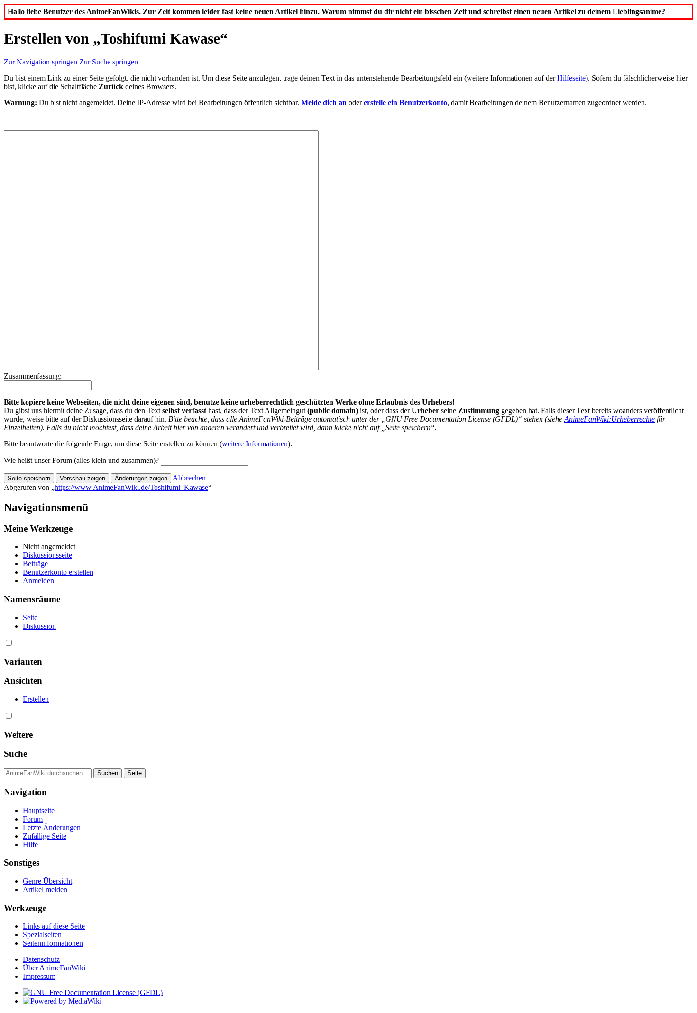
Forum (33, 819)
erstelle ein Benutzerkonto (405, 103)
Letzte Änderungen (52, 827)
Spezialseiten (42, 935)
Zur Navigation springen (40, 62)
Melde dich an (324, 103)
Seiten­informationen (53, 943)
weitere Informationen (255, 444)
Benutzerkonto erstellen (58, 572)
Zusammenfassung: (33, 376)
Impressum (39, 976)
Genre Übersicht (47, 881)
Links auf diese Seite (54, 926)
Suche (15, 754)
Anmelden (38, 581)
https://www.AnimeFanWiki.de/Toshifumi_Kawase (131, 487)
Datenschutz (41, 959)
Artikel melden (45, 890)
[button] (189, 478)
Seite (30, 618)
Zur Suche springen (108, 62)
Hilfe (30, 845)
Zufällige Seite (44, 836)
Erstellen (36, 699)
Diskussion (39, 626)
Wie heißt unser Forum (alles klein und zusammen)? (81, 460)
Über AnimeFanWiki (54, 968)
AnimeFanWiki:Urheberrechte (609, 419)
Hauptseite (39, 810)
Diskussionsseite (47, 555)
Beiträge (35, 564)
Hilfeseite (571, 78)
